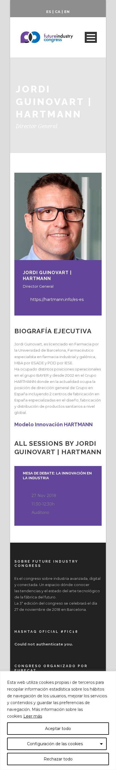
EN (67, 12)
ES (48, 12)
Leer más (32, 716)
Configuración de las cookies (55, 743)
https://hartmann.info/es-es (57, 299)
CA (58, 12)
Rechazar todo (58, 759)
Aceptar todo (58, 728)
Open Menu (91, 37)
